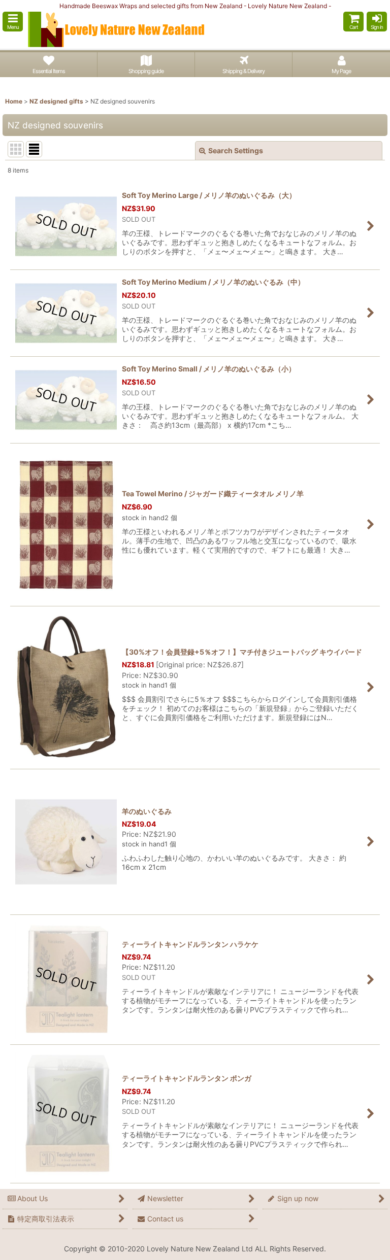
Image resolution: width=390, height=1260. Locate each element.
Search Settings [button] (235, 150)
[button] (13, 21)
